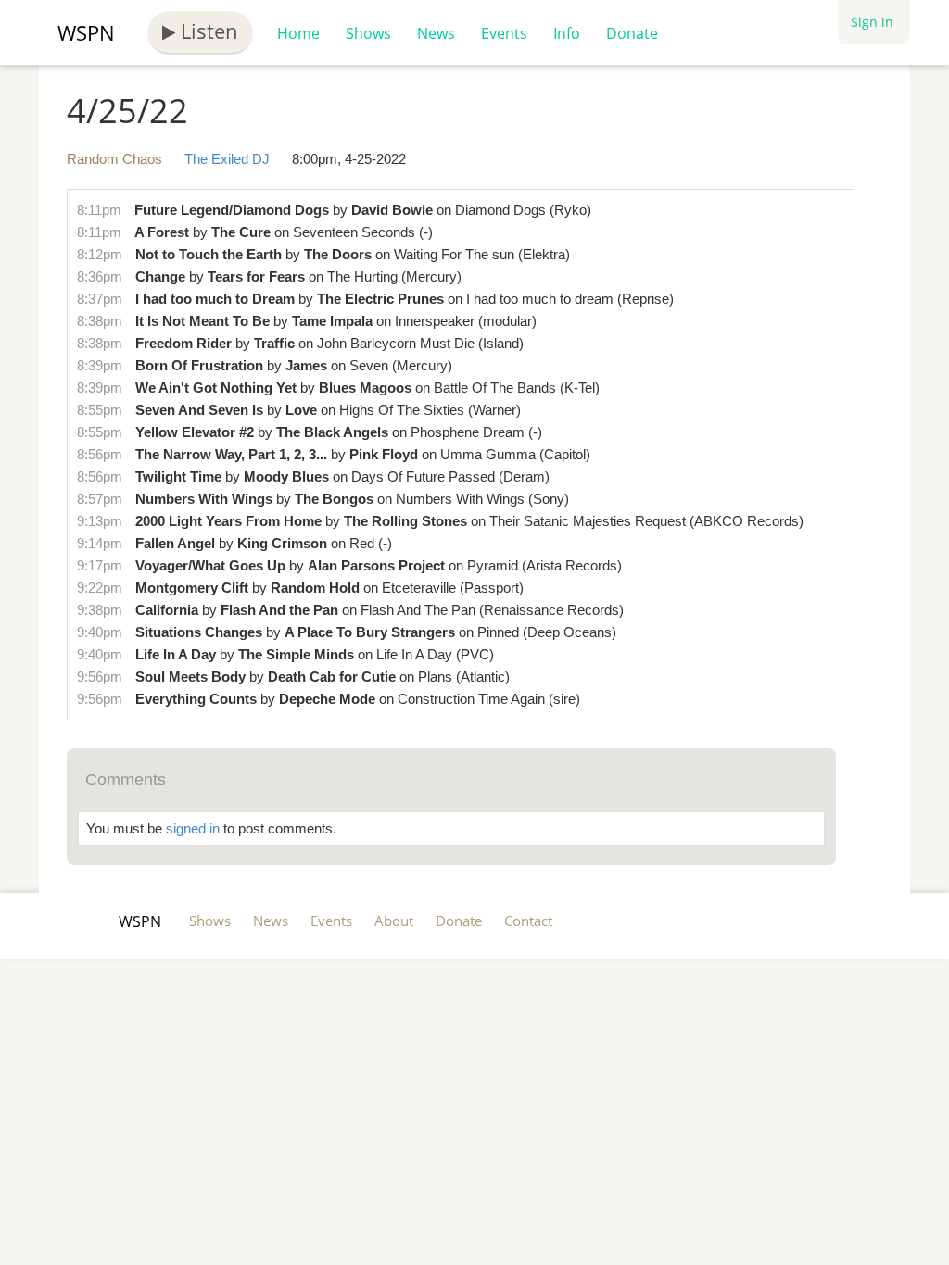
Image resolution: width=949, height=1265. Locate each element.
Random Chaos (114, 159)
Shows (368, 33)
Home (298, 33)
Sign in (872, 22)
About (393, 920)
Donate (632, 33)
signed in (193, 828)
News (436, 33)
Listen (206, 30)
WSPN (86, 32)
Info (566, 33)
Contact (528, 920)
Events (504, 33)
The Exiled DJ (227, 159)
